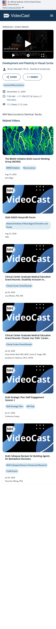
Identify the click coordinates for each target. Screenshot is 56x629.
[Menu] (52, 15)
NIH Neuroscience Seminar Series (22, 114)
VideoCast (7, 26)
